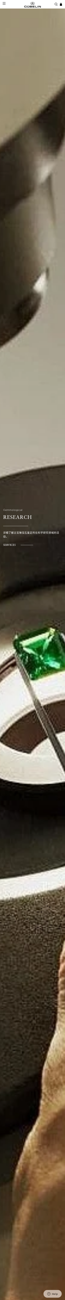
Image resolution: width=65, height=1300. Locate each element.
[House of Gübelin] (32, 4)
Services (9, 545)
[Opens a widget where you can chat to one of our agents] (52, 1294)
